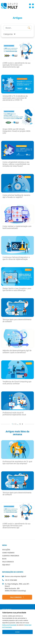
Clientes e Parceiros (10, 556)
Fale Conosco (8, 562)
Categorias (8, 34)
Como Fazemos (8, 553)
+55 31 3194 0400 (11, 580)
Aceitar (17, 632)
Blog (4, 559)
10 (20, 424)
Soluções (6, 550)
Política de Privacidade (9, 625)
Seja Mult (6, 565)
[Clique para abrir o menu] (31, 5)
